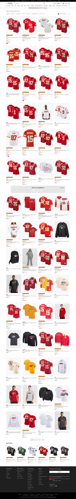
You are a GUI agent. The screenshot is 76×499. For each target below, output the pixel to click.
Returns (7, 476)
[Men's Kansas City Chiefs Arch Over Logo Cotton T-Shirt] (29, 311)
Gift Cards (18, 473)
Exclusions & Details (54, 480)
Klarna (7, 471)
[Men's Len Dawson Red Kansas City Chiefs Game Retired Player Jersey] (62, 25)
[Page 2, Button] (44, 439)
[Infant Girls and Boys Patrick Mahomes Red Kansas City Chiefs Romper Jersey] (13, 311)
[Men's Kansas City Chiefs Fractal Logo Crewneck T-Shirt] (13, 339)
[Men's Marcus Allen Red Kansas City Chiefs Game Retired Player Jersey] (62, 167)
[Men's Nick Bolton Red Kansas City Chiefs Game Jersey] (46, 82)
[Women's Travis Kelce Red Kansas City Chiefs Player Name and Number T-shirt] (29, 420)
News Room (40, 479)
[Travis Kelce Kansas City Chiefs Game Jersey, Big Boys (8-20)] (13, 138)
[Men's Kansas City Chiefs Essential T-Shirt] (13, 394)
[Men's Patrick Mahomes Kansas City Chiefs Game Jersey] (13, 25)
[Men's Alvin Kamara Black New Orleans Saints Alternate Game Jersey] (11, 451)
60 (42, 439)
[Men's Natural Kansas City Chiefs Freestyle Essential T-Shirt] (13, 366)
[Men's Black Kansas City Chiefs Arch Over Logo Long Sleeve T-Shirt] (29, 339)
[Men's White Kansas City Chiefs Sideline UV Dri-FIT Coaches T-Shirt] (46, 420)
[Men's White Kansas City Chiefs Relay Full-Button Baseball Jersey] (46, 112)
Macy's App (29, 473)
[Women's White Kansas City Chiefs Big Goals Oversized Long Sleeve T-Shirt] (13, 230)
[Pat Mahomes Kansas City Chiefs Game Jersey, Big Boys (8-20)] (29, 138)
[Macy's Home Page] (9, 3)
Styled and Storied (41, 484)
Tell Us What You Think (30, 487)
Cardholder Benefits (19, 471)
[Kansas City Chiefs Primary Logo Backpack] (13, 257)
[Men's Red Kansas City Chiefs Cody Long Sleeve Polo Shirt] (62, 339)
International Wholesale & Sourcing (43, 476)
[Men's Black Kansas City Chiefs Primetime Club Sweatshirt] (62, 230)
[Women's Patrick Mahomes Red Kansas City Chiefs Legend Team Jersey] (46, 366)
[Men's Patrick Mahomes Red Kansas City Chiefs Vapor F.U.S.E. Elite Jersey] (29, 112)
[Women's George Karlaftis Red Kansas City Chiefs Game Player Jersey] (13, 167)
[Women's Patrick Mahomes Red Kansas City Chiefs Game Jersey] (46, 339)
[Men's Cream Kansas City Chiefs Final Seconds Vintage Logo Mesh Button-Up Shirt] (46, 25)
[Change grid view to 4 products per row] (58, 14)
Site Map (40, 481)
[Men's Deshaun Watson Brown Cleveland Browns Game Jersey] (65, 451)
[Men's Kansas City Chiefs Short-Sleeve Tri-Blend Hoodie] (13, 284)
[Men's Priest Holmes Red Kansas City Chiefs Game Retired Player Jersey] (62, 55)
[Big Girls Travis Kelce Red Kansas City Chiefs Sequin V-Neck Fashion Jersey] (29, 230)
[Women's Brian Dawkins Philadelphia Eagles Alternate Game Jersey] (54, 451)
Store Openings (30, 484)
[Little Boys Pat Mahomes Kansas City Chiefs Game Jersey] (13, 55)
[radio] (7, 43)
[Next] (20, 25)
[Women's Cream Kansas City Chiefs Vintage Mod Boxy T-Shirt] (62, 284)
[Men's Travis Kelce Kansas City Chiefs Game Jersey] (46, 138)
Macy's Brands (30, 476)
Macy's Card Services (20, 476)
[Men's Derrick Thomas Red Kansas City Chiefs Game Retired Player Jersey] (46, 257)
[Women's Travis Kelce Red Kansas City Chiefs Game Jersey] (29, 167)
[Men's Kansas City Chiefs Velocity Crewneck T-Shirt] (29, 394)
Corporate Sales (41, 471)
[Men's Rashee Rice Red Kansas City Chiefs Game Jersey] (62, 82)
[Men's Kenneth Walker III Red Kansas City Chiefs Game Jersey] (62, 138)
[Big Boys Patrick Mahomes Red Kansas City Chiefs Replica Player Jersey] (46, 311)
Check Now (59, 480)
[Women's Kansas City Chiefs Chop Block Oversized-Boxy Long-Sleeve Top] (46, 394)
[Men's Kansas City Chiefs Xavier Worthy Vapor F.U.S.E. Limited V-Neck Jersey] (13, 112)
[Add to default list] (15, 446)
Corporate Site (40, 473)
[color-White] (8, 43)
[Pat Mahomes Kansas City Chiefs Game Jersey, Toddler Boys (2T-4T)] (29, 284)
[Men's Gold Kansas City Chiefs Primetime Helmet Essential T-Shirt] (29, 366)
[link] (13, 40)
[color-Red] (7, 43)
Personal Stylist (30, 479)
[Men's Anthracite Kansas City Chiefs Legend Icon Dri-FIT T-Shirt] (62, 420)
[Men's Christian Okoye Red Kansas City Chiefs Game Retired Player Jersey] (13, 203)
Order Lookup (8, 473)
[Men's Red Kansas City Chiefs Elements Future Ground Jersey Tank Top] (29, 203)
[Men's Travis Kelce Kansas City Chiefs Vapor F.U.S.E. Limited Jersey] (29, 82)
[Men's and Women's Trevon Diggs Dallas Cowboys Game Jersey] (32, 451)
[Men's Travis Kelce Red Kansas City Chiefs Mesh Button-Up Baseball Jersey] (29, 25)
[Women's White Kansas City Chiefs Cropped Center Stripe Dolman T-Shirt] (62, 394)
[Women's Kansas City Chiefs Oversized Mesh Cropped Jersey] (46, 167)
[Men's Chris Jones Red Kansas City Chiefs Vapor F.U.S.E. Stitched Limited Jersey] (46, 55)
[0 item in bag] (69, 3)
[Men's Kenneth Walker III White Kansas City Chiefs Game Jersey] (62, 112)
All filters (62, 187)
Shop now (45, 7)
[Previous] (7, 25)
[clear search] (44, 3)
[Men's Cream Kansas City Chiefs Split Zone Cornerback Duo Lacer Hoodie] (62, 203)
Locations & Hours (30, 471)
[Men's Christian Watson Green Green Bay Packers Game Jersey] (22, 451)
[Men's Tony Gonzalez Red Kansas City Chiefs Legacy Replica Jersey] (62, 257)
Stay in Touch (29, 481)
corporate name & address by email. (51, 497)
